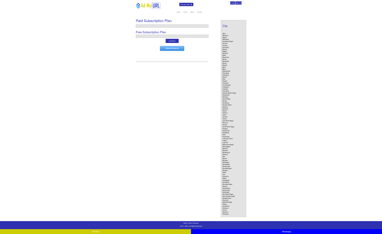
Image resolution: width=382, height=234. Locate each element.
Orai (223, 174)
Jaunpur (225, 117)
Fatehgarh (225, 87)
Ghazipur (225, 97)
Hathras (224, 113)
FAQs (185, 223)
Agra (223, 33)
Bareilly (224, 65)
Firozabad (225, 91)
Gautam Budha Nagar (229, 93)
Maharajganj (226, 146)
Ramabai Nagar (227, 184)
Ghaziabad (225, 95)
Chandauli (225, 73)
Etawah (224, 81)
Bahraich (225, 53)
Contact (199, 12)
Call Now (95, 231)
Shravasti (225, 200)
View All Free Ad (172, 48)
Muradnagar (226, 166)
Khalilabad (225, 133)
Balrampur (225, 57)
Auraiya (224, 45)
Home (178, 12)
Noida (224, 172)
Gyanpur (225, 107)
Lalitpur (224, 141)
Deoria (224, 77)
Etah (223, 79)
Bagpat (224, 51)
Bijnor (224, 69)
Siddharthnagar (227, 202)
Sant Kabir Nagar (227, 194)
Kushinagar (226, 137)
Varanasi (225, 212)
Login (232, 3)
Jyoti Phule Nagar (228, 121)
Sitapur (224, 204)
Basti (224, 67)
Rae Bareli (225, 182)
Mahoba (225, 148)
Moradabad (226, 164)
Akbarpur (225, 35)
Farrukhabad (226, 85)
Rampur (225, 186)
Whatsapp (286, 231)
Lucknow (225, 142)
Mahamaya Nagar (228, 144)
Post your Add (186, 4)
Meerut (224, 158)
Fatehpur (225, 89)
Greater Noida (226, 105)
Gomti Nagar (226, 99)
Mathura (225, 154)
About (192, 12)
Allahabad (225, 39)
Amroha (224, 43)
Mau (223, 156)
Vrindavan (225, 214)
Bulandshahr (226, 71)
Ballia (224, 55)
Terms (185, 12)
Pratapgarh (225, 180)
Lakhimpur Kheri (227, 139)
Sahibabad (225, 192)
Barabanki (225, 61)
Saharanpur (226, 190)
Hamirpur (225, 109)
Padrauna (225, 176)
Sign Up (238, 3)
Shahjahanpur (226, 198)
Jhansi (224, 119)
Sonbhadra (225, 206)
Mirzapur (225, 160)
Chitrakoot (225, 75)
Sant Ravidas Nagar (228, 196)
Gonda (224, 101)
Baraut (224, 63)
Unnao (224, 210)
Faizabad (225, 83)
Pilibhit (224, 178)
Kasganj (225, 129)
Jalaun (224, 115)
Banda (224, 59)
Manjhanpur (226, 152)
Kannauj (225, 123)
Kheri (224, 135)
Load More (172, 41)
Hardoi (224, 111)
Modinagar (225, 162)
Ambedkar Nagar (227, 41)
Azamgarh (225, 47)
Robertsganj (226, 188)
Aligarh (224, 37)
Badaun (224, 49)
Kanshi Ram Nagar (228, 127)
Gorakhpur (225, 103)
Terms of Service (193, 223)
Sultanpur (225, 208)
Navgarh (225, 170)
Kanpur (224, 125)
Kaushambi (225, 131)
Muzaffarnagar (227, 168)
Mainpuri (225, 150)
